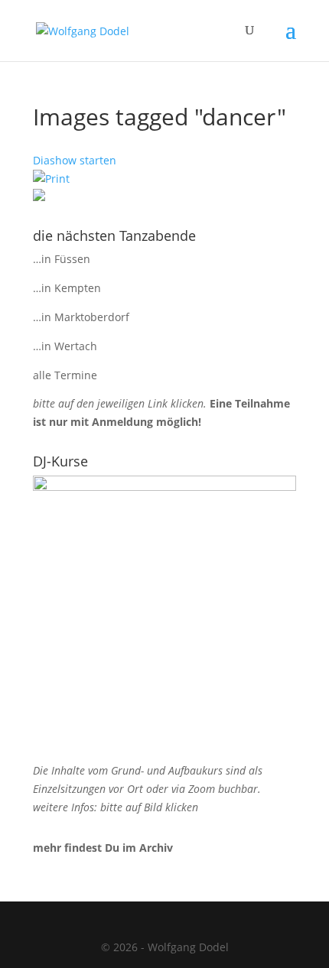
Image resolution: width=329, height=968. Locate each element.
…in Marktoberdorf (81, 317)
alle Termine (65, 375)
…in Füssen (61, 259)
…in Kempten (67, 288)
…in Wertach (65, 346)
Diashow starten (74, 160)
